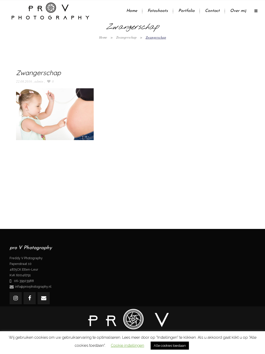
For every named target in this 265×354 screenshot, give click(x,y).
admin (38, 81)
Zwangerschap (126, 37)
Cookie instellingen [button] (127, 345)
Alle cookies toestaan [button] (170, 346)
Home (103, 37)
